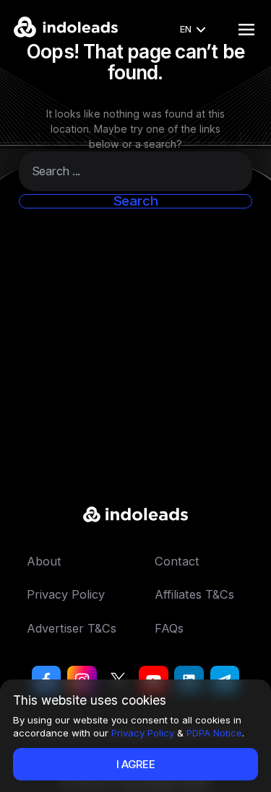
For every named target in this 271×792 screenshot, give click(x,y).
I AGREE (135, 764)
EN (186, 29)
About (44, 561)
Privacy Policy (142, 733)
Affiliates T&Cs (194, 594)
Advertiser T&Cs (71, 628)
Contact (177, 561)
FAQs (169, 628)
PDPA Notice (214, 733)
